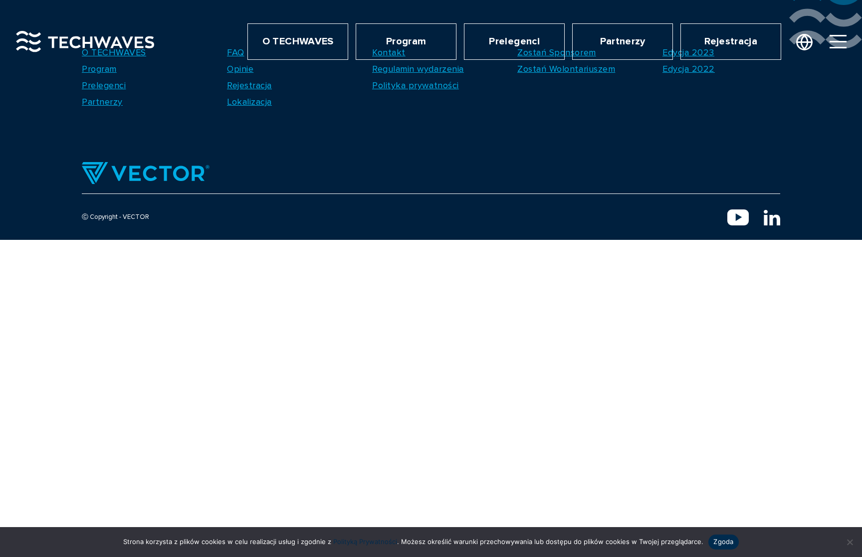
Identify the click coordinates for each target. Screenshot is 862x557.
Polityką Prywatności (365, 542)
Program (406, 41)
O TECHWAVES (298, 41)
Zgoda (723, 542)
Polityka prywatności (415, 85)
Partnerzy (623, 41)
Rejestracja (730, 41)
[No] (850, 542)
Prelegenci (514, 41)
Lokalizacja (249, 101)
